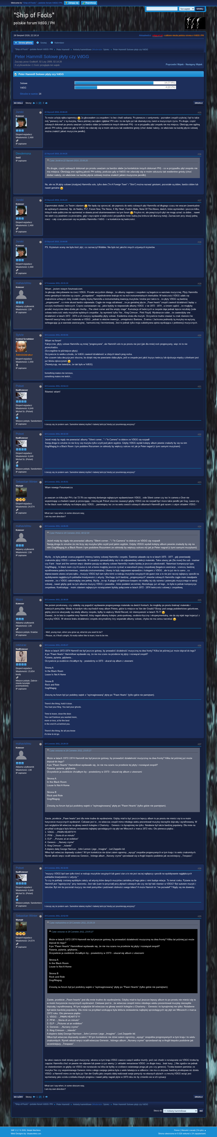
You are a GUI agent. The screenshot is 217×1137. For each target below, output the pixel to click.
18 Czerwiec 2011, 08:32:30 (56, 434)
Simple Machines (34, 1130)
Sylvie (106, 49)
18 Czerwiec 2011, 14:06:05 (56, 526)
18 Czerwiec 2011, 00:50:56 (56, 335)
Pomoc (177, 1130)
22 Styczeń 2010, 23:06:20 (56, 112)
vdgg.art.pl (157, 35)
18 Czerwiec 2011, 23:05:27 (56, 645)
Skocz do (158, 1111)
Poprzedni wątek (175, 64)
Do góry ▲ (201, 1130)
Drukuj (199, 103)
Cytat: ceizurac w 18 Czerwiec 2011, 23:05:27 (70, 750)
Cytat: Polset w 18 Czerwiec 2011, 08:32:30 (69, 533)
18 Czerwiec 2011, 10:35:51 (56, 482)
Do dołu (18, 103)
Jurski (20, 112)
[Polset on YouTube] (17, 418)
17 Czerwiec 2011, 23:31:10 (56, 283)
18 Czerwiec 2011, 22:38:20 (56, 600)
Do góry (18, 1097)
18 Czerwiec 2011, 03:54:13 (56, 386)
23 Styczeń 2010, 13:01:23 (56, 200)
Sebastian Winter (26, 481)
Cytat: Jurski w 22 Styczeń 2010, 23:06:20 (69, 160)
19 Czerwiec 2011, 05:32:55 (56, 868)
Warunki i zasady (188, 1130)
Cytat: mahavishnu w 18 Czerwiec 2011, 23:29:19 (72, 923)
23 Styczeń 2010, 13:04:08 (56, 242)
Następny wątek (194, 64)
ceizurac (21, 645)
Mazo (19, 599)
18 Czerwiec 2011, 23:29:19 (56, 744)
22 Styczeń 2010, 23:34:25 (56, 154)
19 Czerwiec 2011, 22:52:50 (56, 916)
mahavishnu (23, 283)
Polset (20, 386)
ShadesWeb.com (34, 1134)
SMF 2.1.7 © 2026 (18, 1130)
